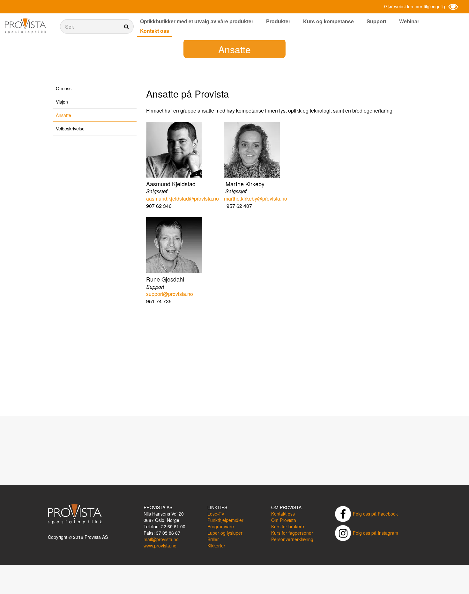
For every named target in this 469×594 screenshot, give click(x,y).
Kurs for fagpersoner (292, 533)
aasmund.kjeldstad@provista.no (182, 198)
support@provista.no (169, 293)
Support (376, 21)
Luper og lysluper (224, 533)
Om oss (63, 88)
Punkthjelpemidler (225, 520)
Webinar (409, 21)
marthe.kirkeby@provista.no (255, 198)
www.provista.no (160, 545)
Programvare (220, 526)
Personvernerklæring (292, 539)
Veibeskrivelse (70, 128)
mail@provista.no (161, 539)
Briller (213, 539)
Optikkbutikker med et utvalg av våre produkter (196, 21)
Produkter (278, 21)
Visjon (62, 102)
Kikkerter (216, 545)
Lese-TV (215, 513)
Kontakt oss (154, 30)
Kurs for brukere (287, 526)
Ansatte (63, 115)
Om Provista (283, 520)
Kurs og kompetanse (328, 21)
